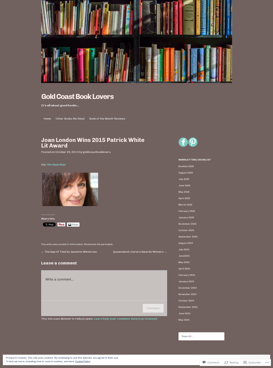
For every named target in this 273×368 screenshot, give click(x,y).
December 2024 (187, 287)
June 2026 (184, 185)
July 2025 (183, 249)
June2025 (184, 255)
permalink (107, 244)
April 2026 (184, 198)
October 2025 (186, 230)
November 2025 (187, 223)
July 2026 (183, 179)
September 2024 (187, 307)
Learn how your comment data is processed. (126, 318)
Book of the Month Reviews (107, 118)
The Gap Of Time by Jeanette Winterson (69, 251)
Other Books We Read (70, 118)
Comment (153, 308)
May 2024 (183, 319)
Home (47, 118)
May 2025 (183, 262)
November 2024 (187, 294)
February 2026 (186, 211)
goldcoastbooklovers (97, 152)
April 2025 (184, 268)
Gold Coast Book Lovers (77, 96)
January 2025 (186, 281)
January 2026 (186, 217)
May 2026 (183, 191)
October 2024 (186, 300)
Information (76, 244)
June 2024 (184, 313)
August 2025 (185, 243)
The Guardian (56, 164)
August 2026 (185, 172)
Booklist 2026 (186, 166)
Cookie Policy (82, 361)
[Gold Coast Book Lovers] (136, 41)
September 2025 (187, 236)
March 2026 (185, 204)
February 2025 (186, 275)
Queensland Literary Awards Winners (140, 251)
